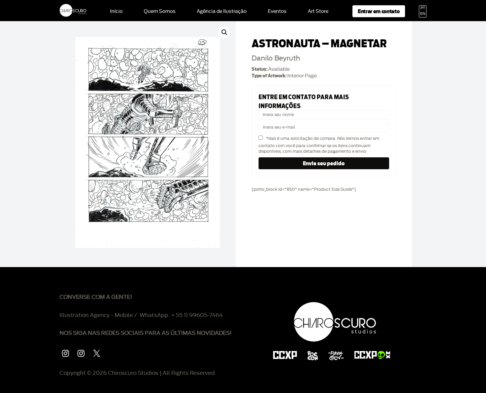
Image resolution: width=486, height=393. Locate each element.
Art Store (318, 11)
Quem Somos (160, 11)
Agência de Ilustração (222, 11)
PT (423, 8)
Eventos (277, 11)
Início (116, 11)
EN (422, 14)
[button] (224, 32)
